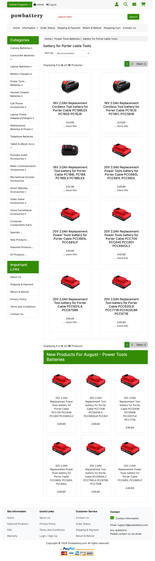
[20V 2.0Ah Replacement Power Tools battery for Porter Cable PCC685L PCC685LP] (70, 214)
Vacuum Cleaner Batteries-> (19, 94)
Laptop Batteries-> (21, 66)
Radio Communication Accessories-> (23, 168)
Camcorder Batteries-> (22, 57)
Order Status (47, 27)
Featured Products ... (22, 247)
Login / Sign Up (48, 535)
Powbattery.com (77, 543)
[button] (149, 546)
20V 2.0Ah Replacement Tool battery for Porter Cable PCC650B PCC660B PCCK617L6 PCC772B (130, 408)
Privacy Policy (18, 299)
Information (29, 27)
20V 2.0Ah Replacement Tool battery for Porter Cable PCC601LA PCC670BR (70, 304)
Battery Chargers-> (21, 73)
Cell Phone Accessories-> (18, 105)
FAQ (9, 529)
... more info (70, 126)
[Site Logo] (31, 16)
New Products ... (19, 239)
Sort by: (49, 52)
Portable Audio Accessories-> (19, 156)
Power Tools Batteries (67, 38)
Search (133, 16)
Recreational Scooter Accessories (22, 179)
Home (40, 4)
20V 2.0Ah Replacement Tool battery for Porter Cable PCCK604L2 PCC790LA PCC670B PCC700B (95, 474)
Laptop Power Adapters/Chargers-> (22, 116)
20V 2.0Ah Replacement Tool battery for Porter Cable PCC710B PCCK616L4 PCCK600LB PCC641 (96, 407)
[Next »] (141, 63)
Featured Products (17, 523)
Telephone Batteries (21, 136)
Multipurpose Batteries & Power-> (21, 127)
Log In (52, 4)
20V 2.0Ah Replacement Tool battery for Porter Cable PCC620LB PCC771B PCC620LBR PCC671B (121, 306)
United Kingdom (18, 4)
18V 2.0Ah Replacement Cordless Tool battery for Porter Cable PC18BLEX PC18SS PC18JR (70, 108)
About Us (15, 276)
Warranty (12, 535)
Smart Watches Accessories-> (19, 190)
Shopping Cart (112, 27)
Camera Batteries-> (21, 47)
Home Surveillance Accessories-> (21, 212)
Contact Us (129, 27)
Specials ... (16, 232)
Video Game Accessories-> (18, 201)
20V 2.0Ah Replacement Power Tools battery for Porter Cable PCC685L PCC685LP (70, 237)
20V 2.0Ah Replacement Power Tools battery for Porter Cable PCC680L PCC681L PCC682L (121, 172)
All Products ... (18, 254)
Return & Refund (92, 27)
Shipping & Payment (68, 27)
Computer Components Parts (21, 223)
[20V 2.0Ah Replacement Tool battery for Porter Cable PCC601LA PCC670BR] (70, 282)
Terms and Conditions (22, 306)
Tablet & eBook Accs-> (22, 145)
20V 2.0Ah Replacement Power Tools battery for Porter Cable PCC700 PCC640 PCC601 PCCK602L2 (121, 239)
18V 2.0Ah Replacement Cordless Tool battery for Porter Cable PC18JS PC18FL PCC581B (121, 108)
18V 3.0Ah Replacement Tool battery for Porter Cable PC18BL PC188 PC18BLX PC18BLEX (70, 172)
